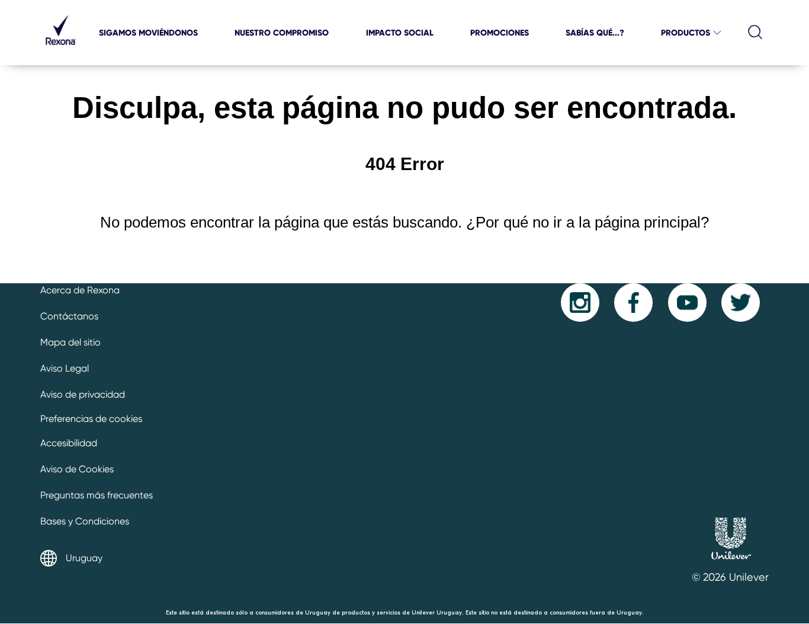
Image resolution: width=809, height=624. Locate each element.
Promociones (499, 32)
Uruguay (84, 558)
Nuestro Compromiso (282, 32)
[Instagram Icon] (580, 302)
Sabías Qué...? (595, 32)
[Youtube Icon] (687, 302)
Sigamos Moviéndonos (148, 32)
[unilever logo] (730, 563)
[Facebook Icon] (633, 302)
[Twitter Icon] (740, 302)
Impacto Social (400, 32)
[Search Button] (756, 32)
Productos (685, 32)
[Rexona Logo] (60, 50)
